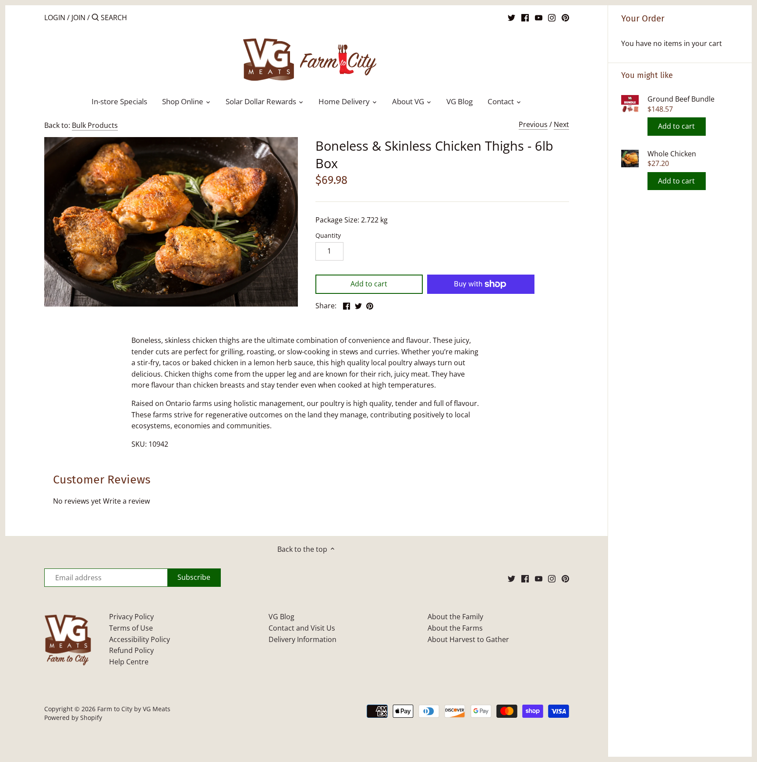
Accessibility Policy (139, 639)
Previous (533, 124)
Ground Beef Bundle (681, 99)
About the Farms (455, 628)
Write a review (126, 501)
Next (561, 124)
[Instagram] (551, 17)
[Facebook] (525, 17)
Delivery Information (302, 639)
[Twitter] (511, 17)
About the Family (455, 616)
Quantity (328, 235)
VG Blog (281, 616)
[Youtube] (538, 17)
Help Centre (129, 662)
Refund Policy (131, 650)
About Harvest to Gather (468, 639)
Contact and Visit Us (302, 628)
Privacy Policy (131, 616)
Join (78, 17)
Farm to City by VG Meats (133, 709)
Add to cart (676, 126)
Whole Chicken (671, 154)
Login (54, 17)
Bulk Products (95, 125)
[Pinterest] (565, 17)
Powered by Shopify (73, 717)
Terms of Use (131, 628)
